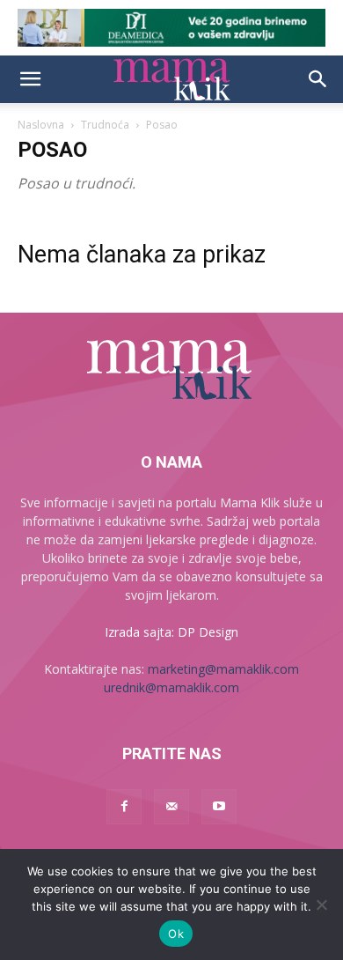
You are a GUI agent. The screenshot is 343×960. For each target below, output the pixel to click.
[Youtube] (219, 806)
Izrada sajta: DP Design (171, 632)
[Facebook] (124, 806)
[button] (30, 79)
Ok (176, 934)
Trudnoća (105, 124)
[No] (321, 904)
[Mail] (171, 806)
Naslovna (41, 124)
